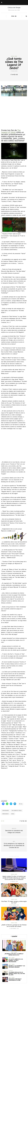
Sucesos (11, 970)
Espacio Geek (14, 56)
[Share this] (11, 74)
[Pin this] (17, 74)
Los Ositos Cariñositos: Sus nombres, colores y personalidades (16, 960)
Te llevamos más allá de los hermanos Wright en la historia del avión (17, 973)
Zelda (12, 813)
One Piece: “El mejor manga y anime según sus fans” (14, 902)
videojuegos (5, 813)
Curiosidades (5, 810)
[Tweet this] (13, 74)
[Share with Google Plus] (15, 74)
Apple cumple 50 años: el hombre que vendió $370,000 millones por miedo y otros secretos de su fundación (14, 878)
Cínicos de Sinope (14, 7)
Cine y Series (14, 952)
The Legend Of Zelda (16, 810)
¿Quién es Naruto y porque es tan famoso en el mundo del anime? (14, 925)
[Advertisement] (14, 35)
